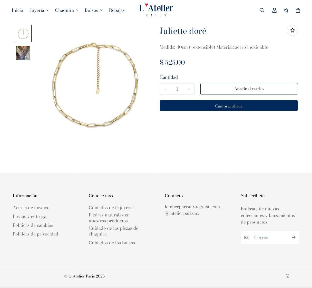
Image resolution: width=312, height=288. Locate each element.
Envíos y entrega (29, 216)
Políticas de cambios (33, 225)
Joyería (37, 10)
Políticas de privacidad (35, 234)
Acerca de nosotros (32, 208)
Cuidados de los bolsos (112, 243)
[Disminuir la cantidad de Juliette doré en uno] (165, 89)
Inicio (17, 10)
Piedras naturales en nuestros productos (109, 218)
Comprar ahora (228, 106)
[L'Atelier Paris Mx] (156, 10)
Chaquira (64, 10)
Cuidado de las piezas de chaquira (113, 231)
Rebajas (117, 10)
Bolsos (91, 10)
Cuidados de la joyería (111, 208)
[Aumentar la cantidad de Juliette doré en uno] (189, 89)
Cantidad (169, 77)
